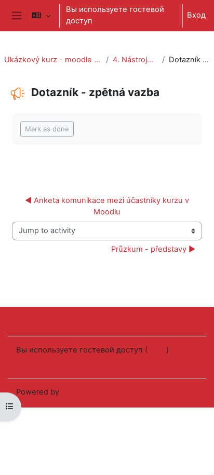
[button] (41, 15)
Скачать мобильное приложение (78, 363)
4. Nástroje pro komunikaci (135, 59)
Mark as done (47, 129)
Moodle (74, 392)
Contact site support (66, 320)
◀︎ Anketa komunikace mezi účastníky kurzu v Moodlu (108, 206)
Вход (196, 15)
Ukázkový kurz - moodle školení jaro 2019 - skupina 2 (53, 59)
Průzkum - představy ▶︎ (153, 249)
